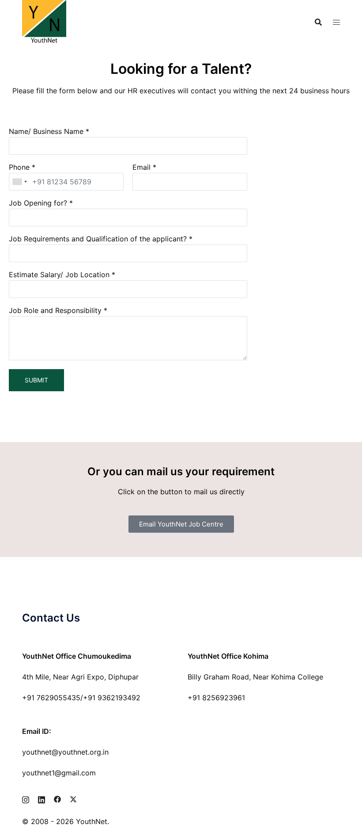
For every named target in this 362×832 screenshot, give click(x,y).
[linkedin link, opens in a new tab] (41, 798)
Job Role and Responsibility (55, 310)
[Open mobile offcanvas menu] (336, 22)
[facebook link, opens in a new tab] (57, 798)
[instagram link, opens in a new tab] (25, 798)
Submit (36, 380)
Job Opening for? (38, 202)
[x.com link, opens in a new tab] (73, 798)
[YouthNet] (44, 21)
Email (141, 167)
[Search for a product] (318, 22)
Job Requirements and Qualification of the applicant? (98, 238)
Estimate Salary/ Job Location (59, 274)
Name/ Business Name (46, 131)
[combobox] (19, 181)
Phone (19, 167)
